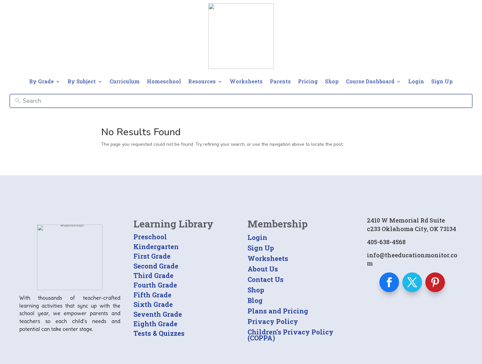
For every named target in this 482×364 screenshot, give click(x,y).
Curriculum (125, 81)
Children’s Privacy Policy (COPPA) (290, 335)
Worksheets (246, 81)
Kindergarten (156, 246)
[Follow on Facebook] (389, 282)
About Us (263, 269)
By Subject (82, 81)
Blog (255, 300)
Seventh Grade (157, 314)
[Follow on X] (412, 282)
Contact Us (266, 279)
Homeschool (164, 81)
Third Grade (153, 275)
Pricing (308, 81)
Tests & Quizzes (159, 333)
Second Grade (155, 266)
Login (416, 81)
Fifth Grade (152, 294)
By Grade (41, 81)
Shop (332, 81)
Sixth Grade (153, 304)
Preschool (150, 236)
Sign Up (442, 81)
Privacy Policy (273, 321)
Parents (280, 81)
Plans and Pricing (278, 311)
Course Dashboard (370, 81)
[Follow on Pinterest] (435, 282)
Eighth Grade (155, 323)
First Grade (152, 256)
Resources (202, 81)
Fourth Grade (155, 285)
